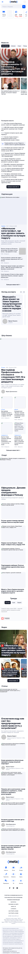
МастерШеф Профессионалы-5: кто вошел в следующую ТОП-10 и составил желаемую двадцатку (13, 376)
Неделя (19, 602)
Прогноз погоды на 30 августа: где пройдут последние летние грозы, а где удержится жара (9, 250)
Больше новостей (12, 284)
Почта (13, 870)
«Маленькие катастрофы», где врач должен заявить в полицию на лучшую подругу (13, 233)
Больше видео (12, 680)
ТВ (13, 883)
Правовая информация (13, 899)
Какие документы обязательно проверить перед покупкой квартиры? (12, 762)
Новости (6, 870)
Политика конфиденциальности (13, 895)
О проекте (13, 908)
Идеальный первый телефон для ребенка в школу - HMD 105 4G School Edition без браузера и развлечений (12, 267)
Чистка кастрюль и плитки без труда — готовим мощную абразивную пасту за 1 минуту (12, 259)
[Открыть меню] (2, 2)
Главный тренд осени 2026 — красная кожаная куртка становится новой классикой (11, 610)
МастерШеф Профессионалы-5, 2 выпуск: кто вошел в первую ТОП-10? (10, 92)
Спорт (19, 46)
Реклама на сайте (13, 904)
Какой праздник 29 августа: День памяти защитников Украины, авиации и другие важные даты (12, 276)
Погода (25, 46)
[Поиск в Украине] (23, 6)
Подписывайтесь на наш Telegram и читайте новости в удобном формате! (15, 143)
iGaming (21, 883)
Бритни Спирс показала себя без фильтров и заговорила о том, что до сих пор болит (6, 440)
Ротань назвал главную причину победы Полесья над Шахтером (12, 521)
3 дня (13, 602)
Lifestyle (13, 46)
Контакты (13, 902)
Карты (20, 876)
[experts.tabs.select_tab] (21, 292)
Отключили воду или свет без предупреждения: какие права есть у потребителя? (12, 723)
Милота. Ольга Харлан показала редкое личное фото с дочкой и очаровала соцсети (12, 591)
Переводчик (6, 883)
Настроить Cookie (13, 910)
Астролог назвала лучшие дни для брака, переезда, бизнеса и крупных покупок (13, 847)
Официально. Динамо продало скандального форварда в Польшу (13, 491)
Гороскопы (6, 876)
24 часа (8, 602)
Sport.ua (13, 906)
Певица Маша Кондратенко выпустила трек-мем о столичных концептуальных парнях (19, 440)
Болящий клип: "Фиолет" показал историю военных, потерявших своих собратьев (19, 414)
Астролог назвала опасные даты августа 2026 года (12, 820)
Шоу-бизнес (5, 46)
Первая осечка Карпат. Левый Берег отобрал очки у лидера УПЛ (13, 543)
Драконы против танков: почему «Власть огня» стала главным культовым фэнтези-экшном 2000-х (10, 668)
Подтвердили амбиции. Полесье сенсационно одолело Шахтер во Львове (12, 566)
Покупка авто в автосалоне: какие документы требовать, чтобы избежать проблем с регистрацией (13, 791)
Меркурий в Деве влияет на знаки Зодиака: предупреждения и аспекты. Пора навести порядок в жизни (12, 303)
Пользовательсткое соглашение (13, 897)
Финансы (13, 876)
